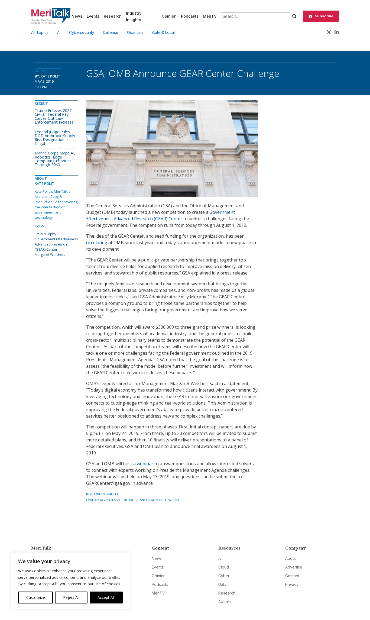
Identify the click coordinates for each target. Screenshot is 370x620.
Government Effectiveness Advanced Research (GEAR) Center (56, 244)
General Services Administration (149, 500)
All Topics (39, 32)
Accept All (106, 597)
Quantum (135, 32)
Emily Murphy (45, 233)
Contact (292, 575)
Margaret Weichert (50, 254)
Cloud (223, 567)
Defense (110, 32)
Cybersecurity (81, 32)
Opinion (169, 16)
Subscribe (324, 16)
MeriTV (210, 16)
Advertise (293, 567)
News (77, 16)
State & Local (163, 32)
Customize (35, 597)
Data (222, 584)
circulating (96, 243)
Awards (224, 601)
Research (113, 16)
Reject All (71, 597)
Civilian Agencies (101, 500)
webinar (145, 464)
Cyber (223, 575)
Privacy (291, 584)
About (290, 558)
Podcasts (190, 16)
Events (93, 16)
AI (58, 32)
